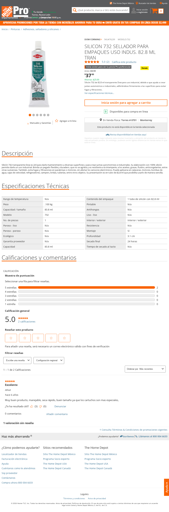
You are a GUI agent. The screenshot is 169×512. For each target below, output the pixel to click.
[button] (157, 11)
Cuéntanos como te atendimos (18, 468)
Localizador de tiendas (14, 454)
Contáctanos (8, 478)
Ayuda (164, 3)
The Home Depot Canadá (57, 468)
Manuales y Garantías (40, 122)
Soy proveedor (9, 473)
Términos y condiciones (74, 498)
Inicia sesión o (142, 10)
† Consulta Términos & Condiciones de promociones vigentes (133, 429)
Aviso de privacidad (97, 498)
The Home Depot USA (55, 463)
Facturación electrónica (14, 459)
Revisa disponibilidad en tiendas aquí (128, 134)
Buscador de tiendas (147, 3)
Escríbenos (128, 436)
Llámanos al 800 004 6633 (152, 436)
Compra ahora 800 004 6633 (17, 482)
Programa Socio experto (56, 459)
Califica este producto (124, 62)
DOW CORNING (92, 39)
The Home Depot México (123, 3)
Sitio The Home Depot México (59, 454)
